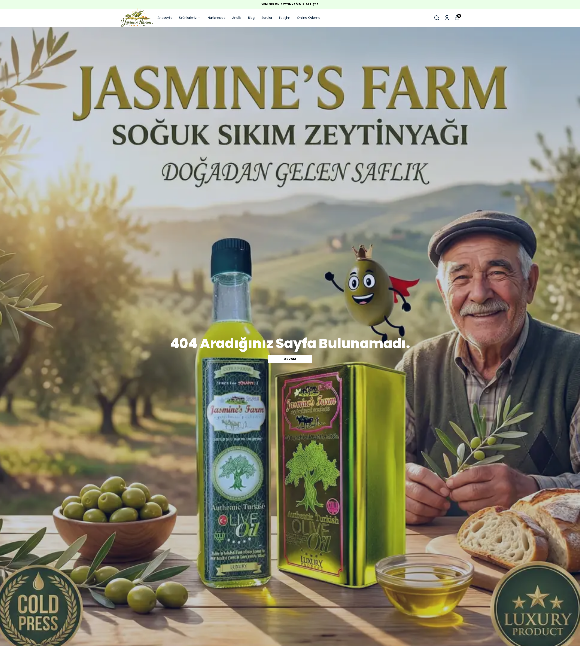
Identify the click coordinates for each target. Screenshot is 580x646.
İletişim (284, 17)
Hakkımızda (216, 17)
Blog (251, 17)
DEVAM (290, 359)
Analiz (236, 17)
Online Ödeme (308, 17)
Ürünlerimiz (188, 17)
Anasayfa (164, 17)
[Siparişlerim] (447, 18)
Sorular (266, 17)
